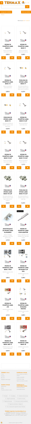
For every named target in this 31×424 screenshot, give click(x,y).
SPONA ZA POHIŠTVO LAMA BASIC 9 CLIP (8, 156)
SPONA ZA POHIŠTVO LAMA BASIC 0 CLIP (23, 119)
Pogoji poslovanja (8, 401)
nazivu (27, 20)
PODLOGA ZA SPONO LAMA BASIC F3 (7, 119)
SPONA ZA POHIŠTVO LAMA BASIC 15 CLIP (23, 156)
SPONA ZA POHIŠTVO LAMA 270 (8, 305)
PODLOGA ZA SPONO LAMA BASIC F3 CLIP (23, 192)
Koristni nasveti (21, 398)
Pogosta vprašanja (11, 398)
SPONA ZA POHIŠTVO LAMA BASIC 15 (8, 82)
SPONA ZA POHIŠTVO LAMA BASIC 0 (8, 46)
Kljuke (2, 388)
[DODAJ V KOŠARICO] (12, 57)
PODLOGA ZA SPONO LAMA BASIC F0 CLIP (7, 192)
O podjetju (13, 396)
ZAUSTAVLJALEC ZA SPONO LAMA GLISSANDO (8, 230)
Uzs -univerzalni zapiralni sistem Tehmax (16, 406)
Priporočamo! (20, 211)
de (28, 2)
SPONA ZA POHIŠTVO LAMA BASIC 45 (23, 342)
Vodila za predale (20, 377)
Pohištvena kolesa (21, 387)
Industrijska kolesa (21, 389)
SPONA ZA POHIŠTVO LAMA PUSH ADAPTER (23, 230)
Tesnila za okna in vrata (6, 390)
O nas (2, 374)
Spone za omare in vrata (22, 381)
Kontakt (3, 376)
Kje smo (3, 377)
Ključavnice (3, 386)
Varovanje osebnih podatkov (21, 401)
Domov (2, 14)
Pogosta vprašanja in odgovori (16, 404)
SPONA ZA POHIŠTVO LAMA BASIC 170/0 (8, 267)
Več (3, 57)
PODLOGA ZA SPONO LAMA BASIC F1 (23, 82)
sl (25, 2)
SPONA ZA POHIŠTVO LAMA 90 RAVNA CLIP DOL (23, 268)
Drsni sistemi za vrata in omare (22, 374)
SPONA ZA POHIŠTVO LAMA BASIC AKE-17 (8, 342)
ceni (24, 20)
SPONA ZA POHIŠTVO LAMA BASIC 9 (23, 46)
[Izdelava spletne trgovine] (20, 422)
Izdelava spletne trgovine (14, 422)
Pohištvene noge (20, 379)
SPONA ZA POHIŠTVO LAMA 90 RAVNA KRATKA (23, 306)
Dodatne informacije (5, 379)
